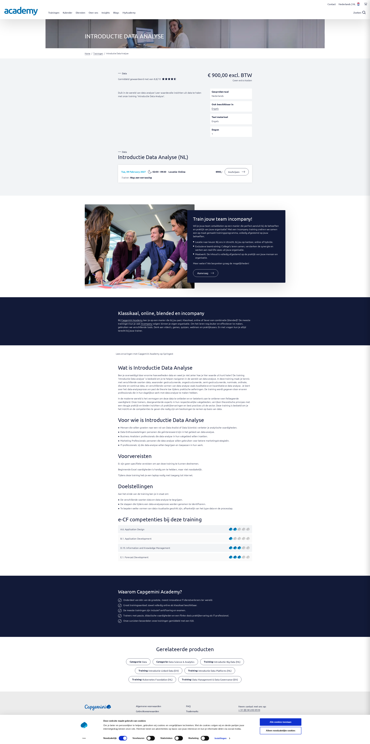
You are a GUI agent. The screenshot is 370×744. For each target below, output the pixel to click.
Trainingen (98, 53)
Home (87, 53)
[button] (205, 273)
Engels (215, 108)
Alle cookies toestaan (280, 722)
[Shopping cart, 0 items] (365, 5)
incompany (147, 323)
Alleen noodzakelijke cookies (280, 730)
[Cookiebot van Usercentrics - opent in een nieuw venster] (84, 738)
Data (124, 73)
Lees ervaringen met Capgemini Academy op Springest (144, 353)
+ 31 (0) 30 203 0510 (249, 709)
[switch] (151, 738)
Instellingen (221, 738)
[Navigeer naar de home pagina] (21, 11)
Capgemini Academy (132, 320)
